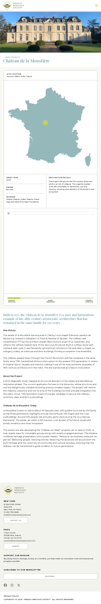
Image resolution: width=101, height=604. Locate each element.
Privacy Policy (11, 596)
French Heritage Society (37, 599)
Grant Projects (11, 57)
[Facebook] (5, 585)
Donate (15, 546)
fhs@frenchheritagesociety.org (17, 515)
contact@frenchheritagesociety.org (19, 541)
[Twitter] (18, 585)
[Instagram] (12, 585)
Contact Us (15, 520)
